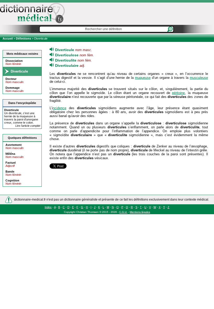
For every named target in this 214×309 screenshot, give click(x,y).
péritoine (178, 93)
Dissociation (14, 60)
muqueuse (143, 78)
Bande (9, 171)
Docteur (10, 78)
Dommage (12, 87)
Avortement (13, 144)
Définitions (23, 38)
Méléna (10, 153)
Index (48, 207)
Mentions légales (140, 212)
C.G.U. (123, 212)
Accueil (8, 38)
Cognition (12, 180)
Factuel (10, 162)
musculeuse (199, 78)
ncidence (59, 108)
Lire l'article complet (27, 125)
